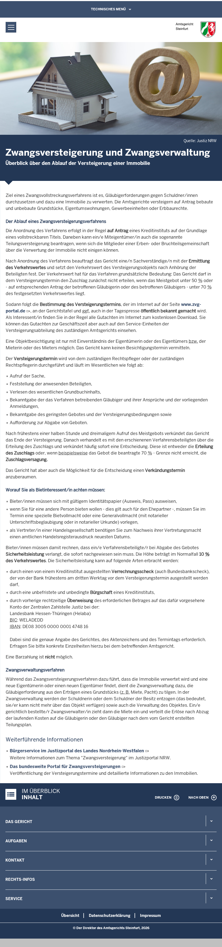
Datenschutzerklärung (109, 915)
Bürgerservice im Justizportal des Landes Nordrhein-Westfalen (77, 751)
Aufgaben (16, 841)
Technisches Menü (108, 9)
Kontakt (14, 860)
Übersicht (70, 915)
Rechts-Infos (20, 879)
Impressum (150, 915)
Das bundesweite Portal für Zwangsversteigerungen (66, 766)
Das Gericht (18, 821)
